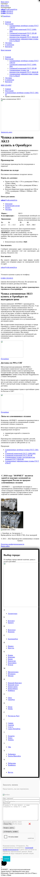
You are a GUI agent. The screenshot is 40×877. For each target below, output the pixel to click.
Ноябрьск (11, 690)
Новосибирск (13, 688)
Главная (8, 22)
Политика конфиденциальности (12, 544)
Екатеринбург (13, 639)
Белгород (11, 621)
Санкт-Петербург (14, 729)
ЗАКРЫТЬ (6, 859)
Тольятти (11, 736)
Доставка (8, 43)
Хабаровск (12, 754)
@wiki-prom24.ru (9, 9)
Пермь (10, 709)
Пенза (10, 707)
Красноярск (12, 663)
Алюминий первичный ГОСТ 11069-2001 (20, 453)
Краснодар (12, 661)
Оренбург (11, 699)
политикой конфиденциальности (18, 848)
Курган (10, 665)
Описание (8, 204)
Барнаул (11, 623)
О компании (9, 45)
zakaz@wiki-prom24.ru (9, 267)
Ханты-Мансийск (14, 756)
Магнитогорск (13, 672)
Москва (10, 676)
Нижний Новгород (15, 683)
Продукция (9, 24)
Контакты (8, 46)
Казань (10, 655)
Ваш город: (5, 2)
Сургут (10, 727)
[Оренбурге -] (5, 16)
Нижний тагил (13, 685)
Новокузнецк (13, 687)
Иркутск (11, 648)
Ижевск (11, 646)
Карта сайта (5, 546)
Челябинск (12, 765)
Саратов (11, 725)
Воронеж (11, 632)
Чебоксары (12, 763)
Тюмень (11, 740)
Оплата (7, 207)
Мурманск (11, 674)
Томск (10, 738)
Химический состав (12, 206)
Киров (10, 659)
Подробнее (5, 359)
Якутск (10, 772)
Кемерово (11, 657)
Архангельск (12, 613)
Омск (10, 698)
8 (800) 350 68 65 (7, 278)
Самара (10, 723)
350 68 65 (7, 11)
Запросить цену (6, 132)
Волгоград (12, 630)
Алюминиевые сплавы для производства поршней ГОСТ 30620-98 (23, 36)
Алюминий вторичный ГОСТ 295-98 (22, 33)
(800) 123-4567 (6, 85)
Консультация (6, 50)
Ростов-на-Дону (14, 716)
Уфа (9, 747)
